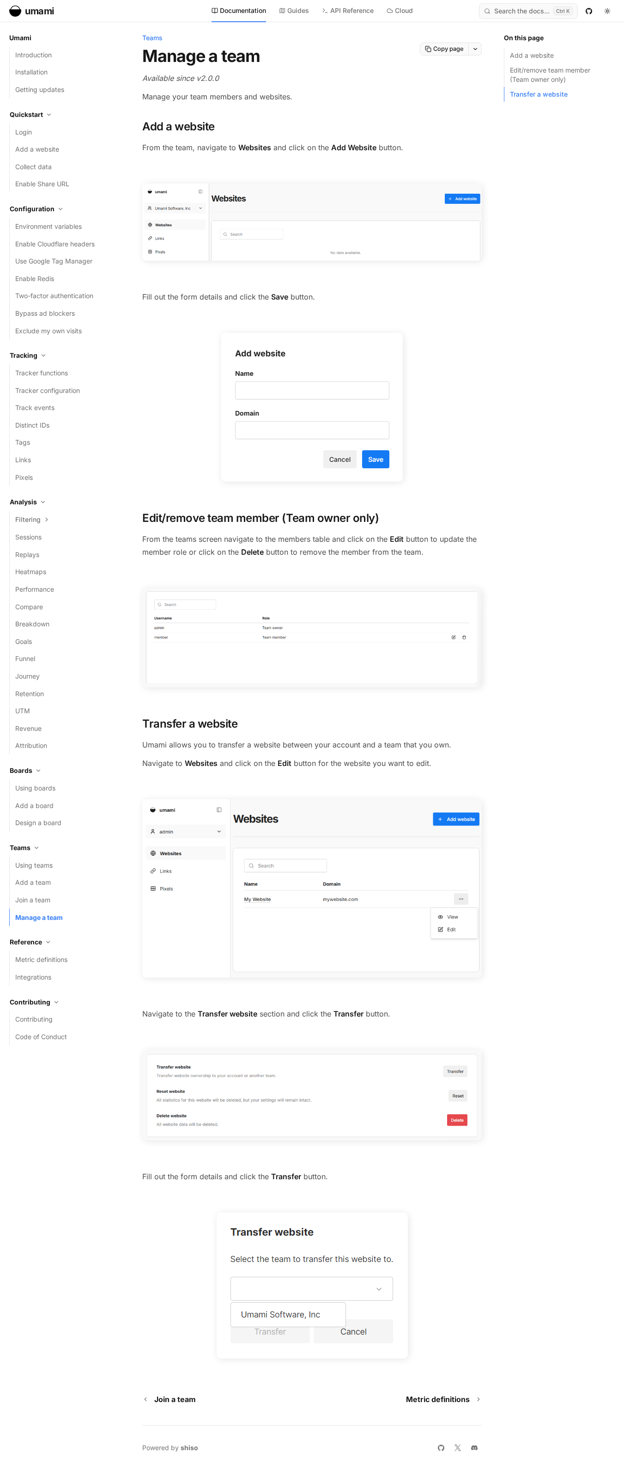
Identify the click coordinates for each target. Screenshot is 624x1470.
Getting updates (39, 89)
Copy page (448, 48)
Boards (21, 770)
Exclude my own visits (48, 331)
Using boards (35, 788)
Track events (35, 407)
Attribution (31, 745)
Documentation (243, 10)
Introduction (33, 55)
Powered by (170, 1448)
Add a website (37, 149)
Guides (298, 10)
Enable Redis (34, 278)
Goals (23, 641)
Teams (20, 847)
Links (23, 460)
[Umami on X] (457, 1447)
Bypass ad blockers (45, 313)
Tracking (23, 355)
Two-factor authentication (54, 296)
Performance (34, 589)
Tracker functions (41, 373)
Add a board (34, 805)
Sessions (28, 537)
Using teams (34, 865)
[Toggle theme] (607, 11)
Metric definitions (41, 959)
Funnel (25, 658)
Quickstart (26, 114)
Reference (26, 942)
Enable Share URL (42, 184)
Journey (27, 676)
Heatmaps (30, 572)
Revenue (28, 728)
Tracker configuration (47, 390)
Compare (29, 607)
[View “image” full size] (312, 222)
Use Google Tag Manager (53, 261)
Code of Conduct (41, 1037)
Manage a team (39, 917)
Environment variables (48, 226)
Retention (29, 694)
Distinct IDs (32, 425)
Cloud (404, 10)
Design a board (38, 823)
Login (23, 132)
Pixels (24, 477)
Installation (31, 72)
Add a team (33, 882)
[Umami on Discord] (474, 1447)
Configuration (32, 209)
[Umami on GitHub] (589, 11)
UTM (22, 711)
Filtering (28, 519)
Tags (22, 442)
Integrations (33, 977)
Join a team (32, 900)
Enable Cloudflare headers (55, 244)
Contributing (30, 1002)
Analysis (23, 502)
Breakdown (32, 624)
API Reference (352, 10)
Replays (27, 554)
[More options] (475, 49)
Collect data (33, 167)
